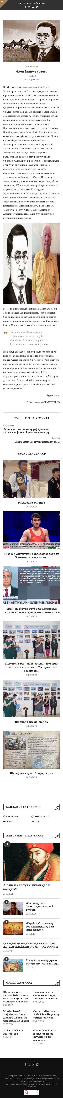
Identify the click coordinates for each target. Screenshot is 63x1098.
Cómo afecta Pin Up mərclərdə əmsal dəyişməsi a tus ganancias (44, 1035)
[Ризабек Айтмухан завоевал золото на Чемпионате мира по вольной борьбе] (31, 530)
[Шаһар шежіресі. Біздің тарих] (31, 750)
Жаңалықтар (31, 66)
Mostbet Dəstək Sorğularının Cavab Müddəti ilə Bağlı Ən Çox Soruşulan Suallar (16, 1016)
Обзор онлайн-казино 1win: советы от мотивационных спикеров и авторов (16, 996)
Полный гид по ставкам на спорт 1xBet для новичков (45, 995)
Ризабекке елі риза (31, 502)
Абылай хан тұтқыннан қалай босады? (27, 887)
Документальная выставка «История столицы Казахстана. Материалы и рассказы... (31, 667)
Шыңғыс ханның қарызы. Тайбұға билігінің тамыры (43, 962)
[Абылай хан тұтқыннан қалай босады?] (31, 862)
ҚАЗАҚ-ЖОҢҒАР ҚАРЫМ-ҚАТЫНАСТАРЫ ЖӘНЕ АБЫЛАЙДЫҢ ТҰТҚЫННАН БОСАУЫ (30, 945)
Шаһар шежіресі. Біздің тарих (31, 773)
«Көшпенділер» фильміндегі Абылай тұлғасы (39, 906)
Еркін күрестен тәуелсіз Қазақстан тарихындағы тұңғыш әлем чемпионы (31, 610)
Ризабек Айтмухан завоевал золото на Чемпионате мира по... (31, 555)
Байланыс (39, 3)
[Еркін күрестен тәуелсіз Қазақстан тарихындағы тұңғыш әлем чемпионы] (31, 585)
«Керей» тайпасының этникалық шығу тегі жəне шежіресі (40, 926)
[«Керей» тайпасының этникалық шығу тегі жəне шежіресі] (13, 928)
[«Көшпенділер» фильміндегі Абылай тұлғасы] (13, 908)
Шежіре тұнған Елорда (31, 722)
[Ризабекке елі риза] (31, 479)
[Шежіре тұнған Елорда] (31, 698)
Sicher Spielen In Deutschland (13, 1032)
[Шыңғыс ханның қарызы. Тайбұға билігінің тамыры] (13, 965)
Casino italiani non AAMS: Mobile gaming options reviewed (46, 1014)
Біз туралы (25, 3)
